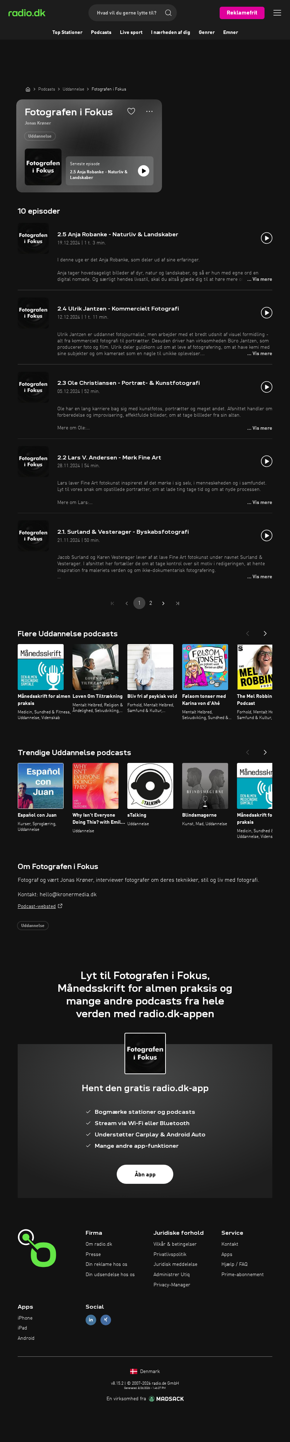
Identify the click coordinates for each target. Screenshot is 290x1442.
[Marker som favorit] (131, 111)
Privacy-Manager (171, 1284)
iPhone (25, 1318)
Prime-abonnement (242, 1274)
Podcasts (101, 32)
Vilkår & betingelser (175, 1244)
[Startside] (28, 89)
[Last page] (177, 603)
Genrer (207, 32)
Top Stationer (67, 32)
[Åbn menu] (277, 12)
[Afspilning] (143, 170)
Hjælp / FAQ (234, 1264)
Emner (230, 32)
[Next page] (163, 603)
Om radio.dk (99, 1244)
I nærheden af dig (170, 32)
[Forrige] (247, 631)
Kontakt (229, 1244)
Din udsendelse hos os (110, 1274)
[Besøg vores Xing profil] (106, 1320)
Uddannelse (40, 136)
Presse (93, 1254)
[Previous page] (126, 603)
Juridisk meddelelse (175, 1264)
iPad (22, 1328)
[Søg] (168, 12)
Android (26, 1338)
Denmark (149, 1371)
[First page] (112, 603)
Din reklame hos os (106, 1264)
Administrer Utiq (171, 1274)
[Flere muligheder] (149, 111)
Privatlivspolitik (169, 1254)
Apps (226, 1254)
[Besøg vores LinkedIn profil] (91, 1320)
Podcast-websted (37, 906)
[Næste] (265, 631)
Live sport (131, 32)
